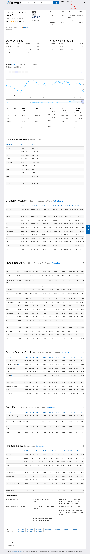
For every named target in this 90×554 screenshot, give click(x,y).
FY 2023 (39, 529)
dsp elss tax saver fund (15, 507)
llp (7, 518)
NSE (34, 12)
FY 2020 (66, 529)
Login (84, 2)
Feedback (88, 229)
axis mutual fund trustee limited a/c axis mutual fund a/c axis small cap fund (70, 501)
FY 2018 (21, 531)
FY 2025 (21, 529)
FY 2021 (57, 529)
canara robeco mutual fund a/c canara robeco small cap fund (71, 512)
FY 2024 (30, 529)
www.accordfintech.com (17, 551)
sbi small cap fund (13, 499)
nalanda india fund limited (69, 507)
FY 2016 (39, 531)
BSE (34, 14)
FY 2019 (75, 529)
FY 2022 (48, 529)
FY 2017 (30, 531)
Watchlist (25, 27)
